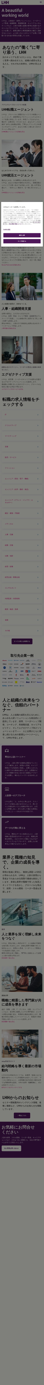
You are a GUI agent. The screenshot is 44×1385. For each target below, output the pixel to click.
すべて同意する (22, 241)
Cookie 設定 (6, 229)
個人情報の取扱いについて (16, 224)
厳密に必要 (22, 235)
